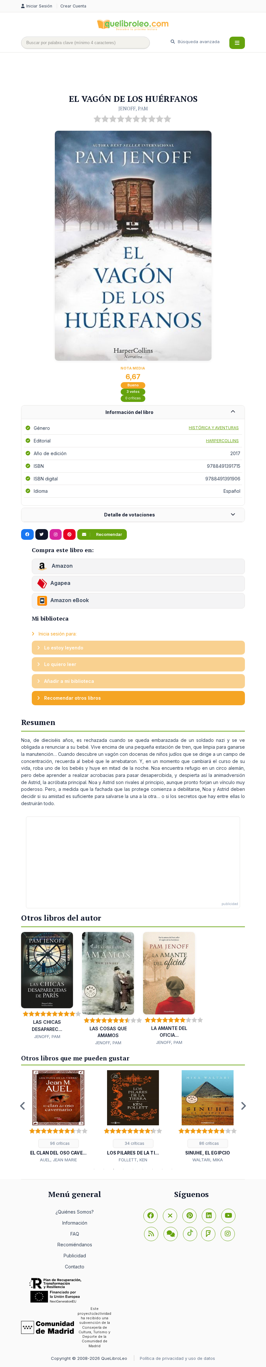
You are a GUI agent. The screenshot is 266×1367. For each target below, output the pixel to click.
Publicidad (75, 1255)
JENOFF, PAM (133, 108)
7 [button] (152, 1169)
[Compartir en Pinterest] (69, 534)
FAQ (74, 1234)
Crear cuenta (73, 6)
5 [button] (133, 1169)
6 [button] (142, 1169)
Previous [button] (22, 1106)
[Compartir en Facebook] (27, 534)
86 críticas (208, 1143)
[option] (58, 1116)
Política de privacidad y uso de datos (177, 1358)
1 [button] (94, 1169)
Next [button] (243, 1106)
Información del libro (129, 412)
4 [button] (123, 1169)
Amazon (61, 566)
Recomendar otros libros (72, 698)
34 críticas (134, 1143)
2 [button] (104, 1169)
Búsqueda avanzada (198, 41)
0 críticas (133, 398)
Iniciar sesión (40, 6)
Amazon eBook (69, 600)
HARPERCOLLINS (222, 440)
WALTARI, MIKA (207, 1159)
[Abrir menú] (237, 43)
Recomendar (108, 534)
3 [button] (113, 1169)
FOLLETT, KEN (133, 1159)
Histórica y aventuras (214, 427)
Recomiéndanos (74, 1244)
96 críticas (59, 1143)
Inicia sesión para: (57, 633)
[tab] (133, 412)
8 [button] (162, 1169)
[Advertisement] (139, 73)
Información (74, 1223)
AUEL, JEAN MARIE (58, 1159)
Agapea (60, 583)
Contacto (74, 1266)
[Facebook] (150, 1216)
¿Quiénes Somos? (74, 1212)
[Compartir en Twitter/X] (41, 534)
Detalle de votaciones (129, 514)
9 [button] (172, 1169)
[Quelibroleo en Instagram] (56, 534)
